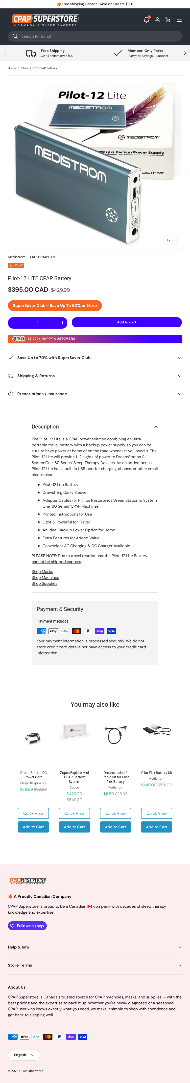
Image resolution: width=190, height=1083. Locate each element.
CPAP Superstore (31, 1071)
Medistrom (16, 257)
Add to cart (126, 322)
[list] (95, 162)
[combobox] (95, 36)
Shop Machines (45, 577)
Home (12, 68)
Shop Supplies (44, 583)
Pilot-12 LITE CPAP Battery (39, 68)
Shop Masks (42, 571)
